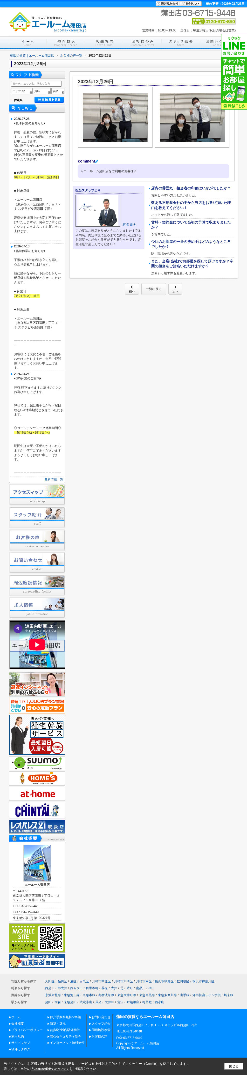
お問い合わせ (101, 1017)
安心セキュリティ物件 (65, 1036)
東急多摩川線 (167, 995)
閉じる (234, 1066)
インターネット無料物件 (67, 1043)
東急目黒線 (147, 995)
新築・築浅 (58, 1023)
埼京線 (228, 995)
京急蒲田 (70, 1002)
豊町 (130, 988)
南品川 (140, 988)
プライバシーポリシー (27, 1030)
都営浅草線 (106, 995)
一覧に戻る (154, 289)
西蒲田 (50, 988)
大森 (58, 1002)
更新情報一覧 (53, 479)
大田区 (50, 981)
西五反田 (76, 988)
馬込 (98, 1002)
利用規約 (17, 1036)
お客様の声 (99, 1036)
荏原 (105, 988)
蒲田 (48, 1002)
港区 (73, 981)
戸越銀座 (133, 1002)
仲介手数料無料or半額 (65, 1017)
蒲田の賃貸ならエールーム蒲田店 (145, 1017)
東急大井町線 (126, 995)
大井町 (109, 1002)
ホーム (16, 1017)
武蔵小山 (86, 1002)
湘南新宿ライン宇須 (206, 995)
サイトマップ (20, 1043)
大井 (114, 988)
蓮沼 (120, 1002)
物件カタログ (20, 1049)
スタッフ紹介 (101, 1023)
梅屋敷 (147, 1002)
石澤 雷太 (129, 225)
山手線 (184, 995)
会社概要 (17, 1023)
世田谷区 (183, 981)
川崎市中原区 (101, 981)
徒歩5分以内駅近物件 (65, 1030)
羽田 (152, 988)
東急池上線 (72, 995)
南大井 (62, 988)
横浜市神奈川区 (203, 981)
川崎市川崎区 (123, 981)
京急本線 (89, 995)
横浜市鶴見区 (164, 981)
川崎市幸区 (144, 981)
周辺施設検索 (101, 1030)
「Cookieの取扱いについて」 (50, 1069)
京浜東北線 (53, 995)
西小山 (159, 1002)
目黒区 (84, 981)
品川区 (62, 981)
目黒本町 (92, 988)
